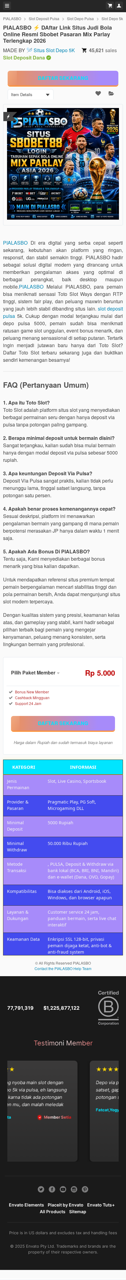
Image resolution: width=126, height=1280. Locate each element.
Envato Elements (26, 1204)
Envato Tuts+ (101, 1204)
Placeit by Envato (65, 1204)
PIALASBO (12, 18)
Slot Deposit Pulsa (44, 18)
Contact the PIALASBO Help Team (63, 968)
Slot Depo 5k (112, 18)
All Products (52, 1211)
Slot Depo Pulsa (80, 18)
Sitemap (77, 1211)
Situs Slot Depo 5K (54, 50)
